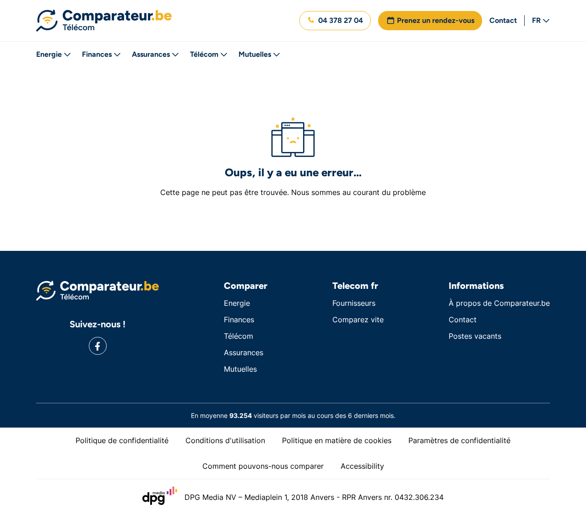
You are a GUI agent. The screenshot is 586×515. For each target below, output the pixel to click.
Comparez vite (358, 319)
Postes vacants (475, 336)
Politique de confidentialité (122, 440)
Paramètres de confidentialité (459, 440)
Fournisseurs (353, 303)
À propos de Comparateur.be (499, 303)
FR (536, 20)
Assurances (151, 54)
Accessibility (362, 466)
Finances (97, 54)
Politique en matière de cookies (336, 440)
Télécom (204, 54)
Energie (49, 54)
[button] (335, 20)
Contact (503, 20)
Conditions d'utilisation (225, 440)
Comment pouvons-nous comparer (263, 466)
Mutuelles (255, 54)
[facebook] (98, 346)
